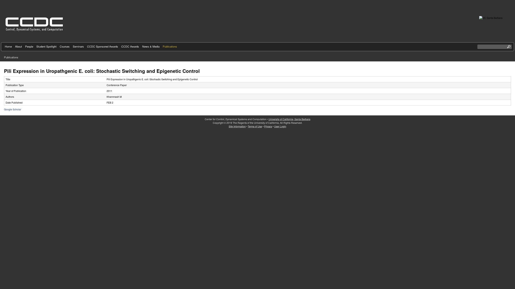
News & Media (151, 46)
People (29, 46)
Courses (65, 46)
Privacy (268, 126)
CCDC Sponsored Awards (102, 46)
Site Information (237, 126)
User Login (280, 126)
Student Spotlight (46, 46)
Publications (170, 46)
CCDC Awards (130, 46)
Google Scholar (12, 109)
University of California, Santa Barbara (289, 119)
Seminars (78, 46)
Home (8, 46)
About (18, 46)
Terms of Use (255, 126)
